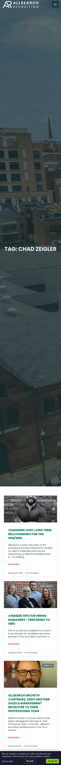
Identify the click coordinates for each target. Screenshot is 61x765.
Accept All (52, 761)
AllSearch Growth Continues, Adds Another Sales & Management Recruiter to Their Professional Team (29, 703)
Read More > (14, 564)
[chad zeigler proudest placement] (30, 509)
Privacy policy (7, 761)
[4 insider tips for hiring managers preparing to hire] (30, 594)
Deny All (29, 761)
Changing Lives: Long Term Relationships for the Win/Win (29, 534)
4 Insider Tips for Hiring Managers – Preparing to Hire (29, 620)
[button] (55, 4)
